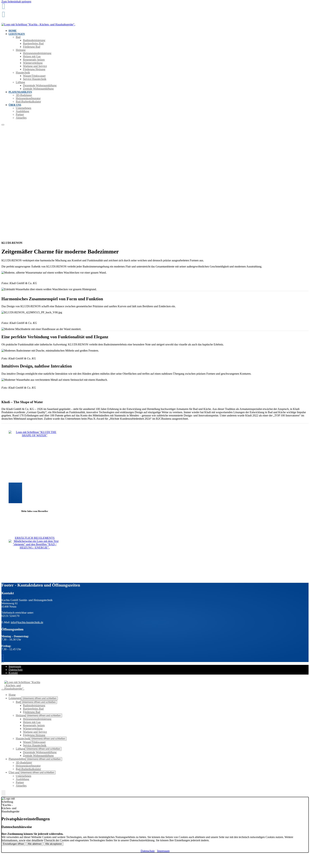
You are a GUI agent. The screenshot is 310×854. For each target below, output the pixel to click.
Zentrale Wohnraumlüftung (38, 88)
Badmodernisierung (34, 40)
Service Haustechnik (34, 78)
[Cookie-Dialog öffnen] (3, 793)
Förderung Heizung (34, 69)
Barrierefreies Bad (33, 43)
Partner (20, 114)
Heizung (20, 49)
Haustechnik (23, 72)
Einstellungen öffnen (13, 844)
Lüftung (20, 82)
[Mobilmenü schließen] (2, 689)
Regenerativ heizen (34, 59)
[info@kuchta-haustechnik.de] (3, 14)
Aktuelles (21, 117)
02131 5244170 (11, 11)
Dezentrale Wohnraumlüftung (40, 85)
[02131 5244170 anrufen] (3, 6)
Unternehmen (23, 108)
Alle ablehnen (35, 844)
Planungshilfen (20, 92)
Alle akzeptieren (53, 844)
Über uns (15, 105)
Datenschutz (16, 669)
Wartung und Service (35, 66)
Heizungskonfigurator (28, 98)
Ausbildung (22, 111)
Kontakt (13, 672)
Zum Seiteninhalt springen (16, 1)
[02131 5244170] (3, 657)
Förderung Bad (31, 46)
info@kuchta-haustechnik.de (27, 622)
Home (12, 694)
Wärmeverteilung (33, 62)
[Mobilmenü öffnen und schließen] (2, 124)
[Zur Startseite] (38, 24)
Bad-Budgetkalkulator (28, 101)
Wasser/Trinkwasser (34, 75)
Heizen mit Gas (32, 56)
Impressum (15, 666)
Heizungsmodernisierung (37, 53)
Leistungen (17, 34)
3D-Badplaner (24, 95)
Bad (18, 37)
